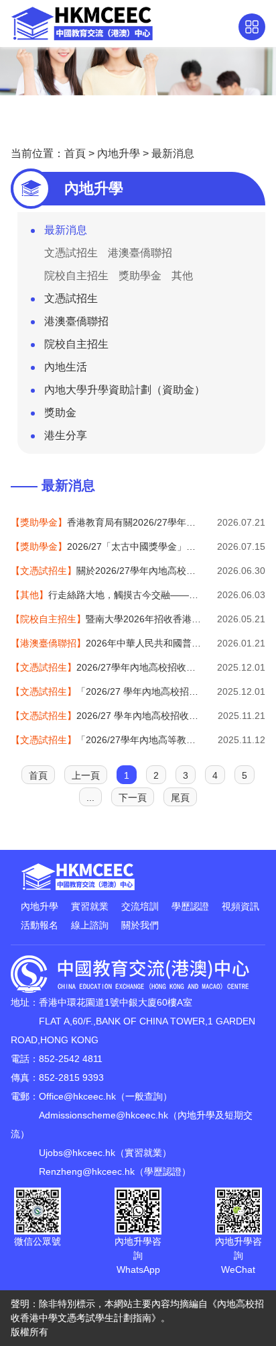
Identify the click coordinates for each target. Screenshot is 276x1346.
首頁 (75, 153)
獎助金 (60, 412)
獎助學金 (140, 275)
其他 (182, 275)
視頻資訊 (240, 906)
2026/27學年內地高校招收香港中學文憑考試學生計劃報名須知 (106, 667)
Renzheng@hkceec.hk (87, 1171)
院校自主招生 (76, 275)
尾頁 (180, 797)
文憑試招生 (71, 252)
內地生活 (65, 367)
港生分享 (65, 435)
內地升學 (118, 153)
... (90, 797)
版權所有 (29, 1332)
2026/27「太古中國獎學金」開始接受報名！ (106, 546)
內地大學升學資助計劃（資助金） (124, 389)
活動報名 (39, 925)
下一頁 (133, 797)
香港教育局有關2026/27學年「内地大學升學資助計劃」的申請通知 (106, 522)
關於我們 (140, 925)
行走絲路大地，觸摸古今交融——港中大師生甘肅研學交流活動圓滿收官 (106, 594)
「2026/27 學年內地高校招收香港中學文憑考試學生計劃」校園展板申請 (106, 691)
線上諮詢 (90, 925)
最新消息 (172, 153)
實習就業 (90, 906)
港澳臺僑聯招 (140, 252)
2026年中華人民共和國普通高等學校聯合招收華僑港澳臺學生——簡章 (106, 643)
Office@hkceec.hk (77, 1096)
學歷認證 (190, 906)
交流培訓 (140, 906)
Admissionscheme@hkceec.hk (103, 1115)
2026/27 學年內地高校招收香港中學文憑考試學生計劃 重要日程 (106, 715)
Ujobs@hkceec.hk (77, 1152)
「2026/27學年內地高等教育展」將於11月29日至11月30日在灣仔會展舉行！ (106, 739)
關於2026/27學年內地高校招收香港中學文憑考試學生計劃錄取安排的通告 (106, 570)
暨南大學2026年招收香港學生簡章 (106, 619)
